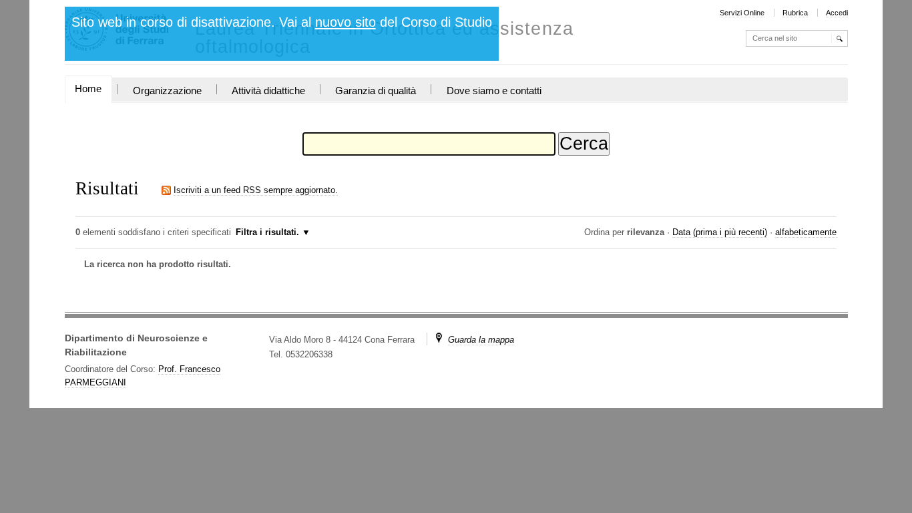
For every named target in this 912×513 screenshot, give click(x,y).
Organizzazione (167, 91)
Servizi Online (742, 13)
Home (88, 88)
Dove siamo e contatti (494, 91)
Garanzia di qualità (375, 91)
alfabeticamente (806, 232)
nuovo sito (345, 22)
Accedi (837, 13)
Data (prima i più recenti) (719, 232)
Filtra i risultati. (267, 232)
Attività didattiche (268, 91)
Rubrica (795, 13)
